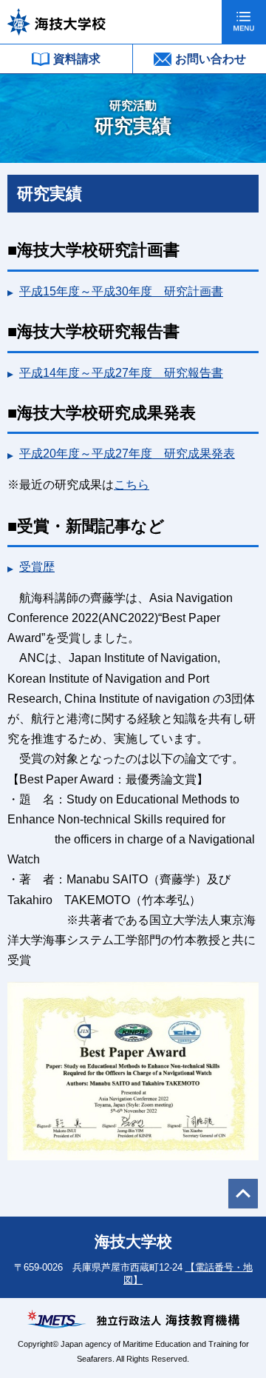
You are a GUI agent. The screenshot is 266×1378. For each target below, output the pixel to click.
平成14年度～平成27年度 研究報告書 (121, 373)
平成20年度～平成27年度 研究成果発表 (127, 453)
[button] (244, 22)
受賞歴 (37, 567)
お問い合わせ (210, 59)
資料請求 (76, 59)
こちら (131, 484)
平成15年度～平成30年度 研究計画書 (121, 291)
